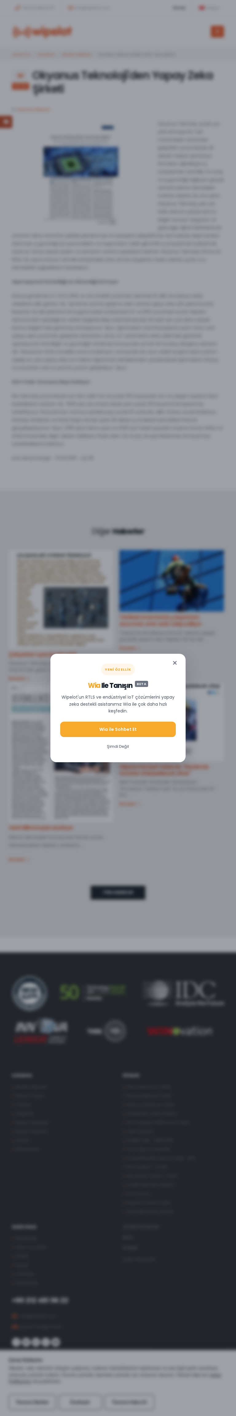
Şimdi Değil (118, 746)
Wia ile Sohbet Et (118, 729)
